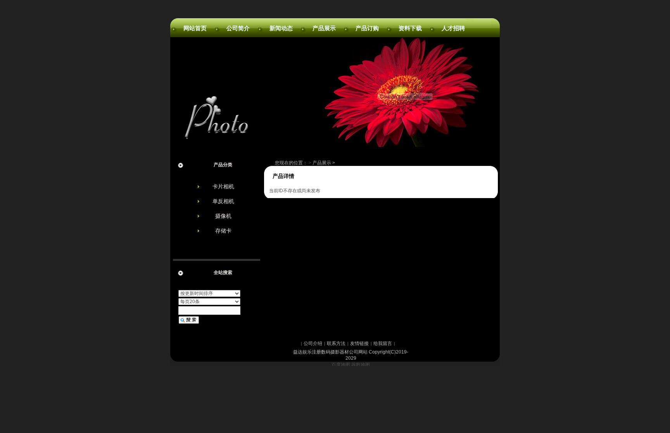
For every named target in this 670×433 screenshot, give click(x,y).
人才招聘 (453, 28)
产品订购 (367, 28)
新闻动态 (281, 28)
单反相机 (223, 201)
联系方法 (336, 343)
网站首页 (195, 28)
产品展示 (324, 28)
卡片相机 (223, 186)
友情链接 (359, 343)
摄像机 (223, 216)
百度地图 (341, 364)
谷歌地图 (360, 364)
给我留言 (382, 343)
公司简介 (238, 28)
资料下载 (410, 28)
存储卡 (223, 231)
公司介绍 (313, 343)
